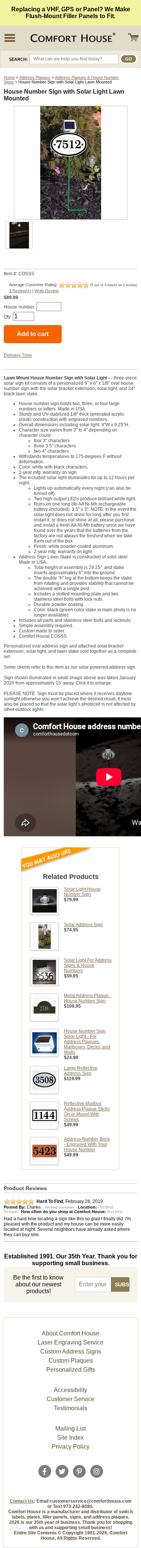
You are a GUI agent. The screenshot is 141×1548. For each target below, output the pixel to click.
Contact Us (22, 1501)
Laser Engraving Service (70, 1342)
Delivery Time (18, 355)
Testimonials (70, 1408)
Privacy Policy (70, 1446)
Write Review (47, 290)
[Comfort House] (72, 38)
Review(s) (20, 290)
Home (9, 77)
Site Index (70, 1437)
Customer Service (70, 1399)
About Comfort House (70, 1333)
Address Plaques (34, 77)
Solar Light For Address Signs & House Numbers (88, 965)
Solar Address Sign (83, 924)
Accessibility (70, 1390)
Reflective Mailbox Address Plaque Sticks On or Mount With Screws (87, 1111)
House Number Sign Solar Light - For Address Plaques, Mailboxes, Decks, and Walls (87, 1041)
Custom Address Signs (70, 1351)
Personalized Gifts (70, 1369)
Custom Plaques (71, 1360)
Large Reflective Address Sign (80, 1070)
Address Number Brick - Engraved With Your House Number (87, 1144)
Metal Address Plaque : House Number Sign (87, 998)
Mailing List (70, 1428)
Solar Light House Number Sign (82, 892)
